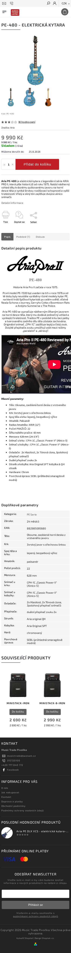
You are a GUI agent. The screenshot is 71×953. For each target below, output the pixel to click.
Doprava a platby (12, 801)
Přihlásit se (35, 904)
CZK (64, 3)
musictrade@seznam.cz (21, 755)
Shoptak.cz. (48, 938)
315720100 (13, 760)
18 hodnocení (26, 122)
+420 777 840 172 (12, 764)
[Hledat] (48, 3)
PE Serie (32, 514)
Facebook (13, 769)
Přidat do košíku (37, 164)
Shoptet (29, 938)
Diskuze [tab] (40, 236)
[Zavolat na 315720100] (12, 3)
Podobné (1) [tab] (23, 236)
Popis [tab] (7, 236)
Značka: (8, 127)
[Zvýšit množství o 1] (12, 164)
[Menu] (4, 11)
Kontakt (6, 796)
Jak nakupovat (10, 792)
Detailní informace (12, 202)
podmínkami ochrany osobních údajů (35, 916)
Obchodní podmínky (13, 805)
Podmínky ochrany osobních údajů (22, 810)
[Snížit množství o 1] (4, 164)
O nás (4, 787)
